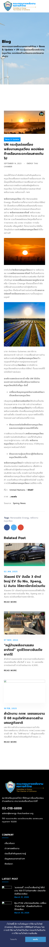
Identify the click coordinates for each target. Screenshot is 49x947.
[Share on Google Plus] (21, 527)
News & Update (12, 139)
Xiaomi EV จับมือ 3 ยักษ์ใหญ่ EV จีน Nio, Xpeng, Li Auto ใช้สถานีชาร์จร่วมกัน (24, 581)
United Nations (17, 490)
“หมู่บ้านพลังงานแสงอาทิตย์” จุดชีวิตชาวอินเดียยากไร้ (23, 650)
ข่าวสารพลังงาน (12, 848)
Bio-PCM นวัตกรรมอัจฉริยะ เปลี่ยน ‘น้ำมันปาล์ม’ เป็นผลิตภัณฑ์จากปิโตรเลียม (30, 906)
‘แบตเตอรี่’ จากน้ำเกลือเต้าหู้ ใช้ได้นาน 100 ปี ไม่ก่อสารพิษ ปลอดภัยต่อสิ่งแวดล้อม (30, 890)
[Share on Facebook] (7, 527)
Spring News (19, 503)
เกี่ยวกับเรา (10, 843)
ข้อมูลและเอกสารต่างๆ (15, 858)
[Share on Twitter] (14, 527)
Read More (10, 602)
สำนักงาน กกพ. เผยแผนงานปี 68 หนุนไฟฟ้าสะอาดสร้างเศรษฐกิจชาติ (24, 718)
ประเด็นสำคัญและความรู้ (15, 853)
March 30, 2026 (21, 912)
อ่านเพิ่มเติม (32, 933)
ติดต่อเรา (9, 863)
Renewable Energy (19, 517)
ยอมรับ (35, 939)
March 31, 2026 (21, 897)
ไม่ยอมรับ (13, 939)
